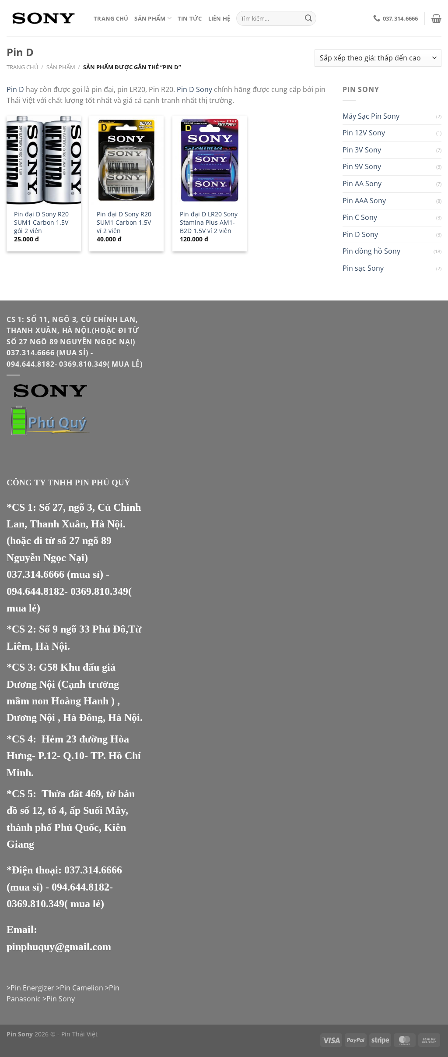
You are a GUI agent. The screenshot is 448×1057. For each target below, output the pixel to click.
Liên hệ (219, 18)
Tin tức (190, 18)
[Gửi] (308, 18)
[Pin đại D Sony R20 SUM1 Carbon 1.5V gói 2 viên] (44, 160)
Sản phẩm (149, 18)
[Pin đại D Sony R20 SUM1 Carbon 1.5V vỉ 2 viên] (126, 160)
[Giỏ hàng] (436, 18)
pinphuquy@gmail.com (59, 946)
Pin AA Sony (362, 183)
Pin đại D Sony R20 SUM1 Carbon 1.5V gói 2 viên (41, 222)
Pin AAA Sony (364, 200)
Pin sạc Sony (363, 268)
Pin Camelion (81, 988)
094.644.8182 (35, 591)
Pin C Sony (360, 217)
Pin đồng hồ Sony (371, 251)
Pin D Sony (194, 89)
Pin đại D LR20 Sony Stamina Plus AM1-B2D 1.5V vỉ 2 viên (209, 222)
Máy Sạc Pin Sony (371, 116)
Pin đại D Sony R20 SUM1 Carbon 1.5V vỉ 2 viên (124, 222)
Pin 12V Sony (364, 133)
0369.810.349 (99, 591)
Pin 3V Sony (362, 150)
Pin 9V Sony (362, 166)
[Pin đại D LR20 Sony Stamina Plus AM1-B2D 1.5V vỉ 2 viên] (209, 160)
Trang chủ (111, 18)
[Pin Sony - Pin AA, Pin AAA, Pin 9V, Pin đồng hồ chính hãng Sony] (43, 18)
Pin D (15, 89)
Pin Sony (60, 999)
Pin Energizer (32, 988)
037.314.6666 (35, 574)
